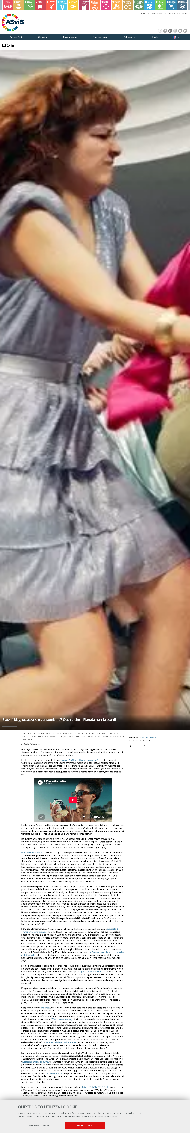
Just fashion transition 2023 (35, 1061)
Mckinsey (45, 1007)
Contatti (183, 13)
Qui (19, 1116)
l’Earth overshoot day (62, 1019)
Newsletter (156, 13)
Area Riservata (171, 13)
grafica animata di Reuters (93, 971)
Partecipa (145, 13)
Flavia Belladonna (147, 737)
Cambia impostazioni (38, 1125)
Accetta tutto (85, 1125)
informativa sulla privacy (106, 1116)
